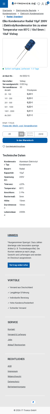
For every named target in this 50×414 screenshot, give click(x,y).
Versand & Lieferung (17, 334)
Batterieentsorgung (16, 387)
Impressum (13, 371)
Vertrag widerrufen (18, 265)
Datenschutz (13, 381)
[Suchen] (35, 3)
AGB (10, 366)
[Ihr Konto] (43, 3)
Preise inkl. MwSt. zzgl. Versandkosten (20, 126)
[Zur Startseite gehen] (19, 4)
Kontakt (11, 329)
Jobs (10, 339)
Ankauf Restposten (16, 345)
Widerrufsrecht (14, 376)
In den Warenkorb (25, 140)
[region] (25, 52)
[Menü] (4, 4)
